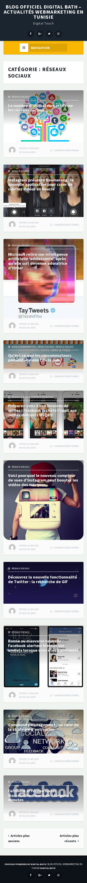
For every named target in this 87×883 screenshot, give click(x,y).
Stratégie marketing (42, 397)
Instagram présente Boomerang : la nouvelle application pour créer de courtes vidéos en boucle (41, 184)
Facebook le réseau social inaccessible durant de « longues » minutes (39, 795)
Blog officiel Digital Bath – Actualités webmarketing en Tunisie (44, 11)
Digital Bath (29, 152)
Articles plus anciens (19, 838)
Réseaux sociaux (20, 96)
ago (29, 148)
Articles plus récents (69, 838)
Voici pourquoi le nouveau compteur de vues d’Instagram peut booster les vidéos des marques (43, 480)
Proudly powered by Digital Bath (25, 864)
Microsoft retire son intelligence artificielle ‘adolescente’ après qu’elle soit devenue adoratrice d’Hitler (38, 261)
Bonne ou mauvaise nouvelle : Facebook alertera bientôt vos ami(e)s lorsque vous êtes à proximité (43, 645)
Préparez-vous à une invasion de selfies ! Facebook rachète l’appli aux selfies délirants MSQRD (42, 410)
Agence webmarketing (24, 346)
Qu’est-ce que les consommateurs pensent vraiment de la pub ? (39, 358)
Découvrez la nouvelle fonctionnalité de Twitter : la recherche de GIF (42, 579)
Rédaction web (46, 346)
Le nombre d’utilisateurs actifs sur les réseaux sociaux (40, 108)
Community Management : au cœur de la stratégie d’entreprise (43, 727)
